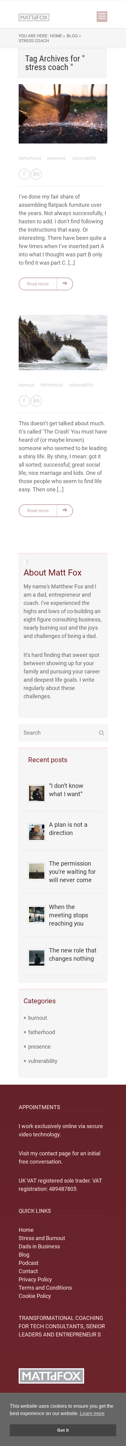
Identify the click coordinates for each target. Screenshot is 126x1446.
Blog (24, 1254)
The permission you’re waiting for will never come (72, 872)
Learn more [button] (92, 1413)
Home (26, 1230)
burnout (27, 385)
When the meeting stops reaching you (68, 915)
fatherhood (30, 158)
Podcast (29, 1263)
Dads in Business (39, 1246)
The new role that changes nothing (73, 954)
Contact (28, 1271)
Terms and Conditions (45, 1287)
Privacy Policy (35, 1279)
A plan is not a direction (68, 829)
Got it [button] (63, 1430)
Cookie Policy (35, 1296)
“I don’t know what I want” (66, 790)
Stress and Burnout (42, 1238)
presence (57, 158)
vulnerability (84, 158)
